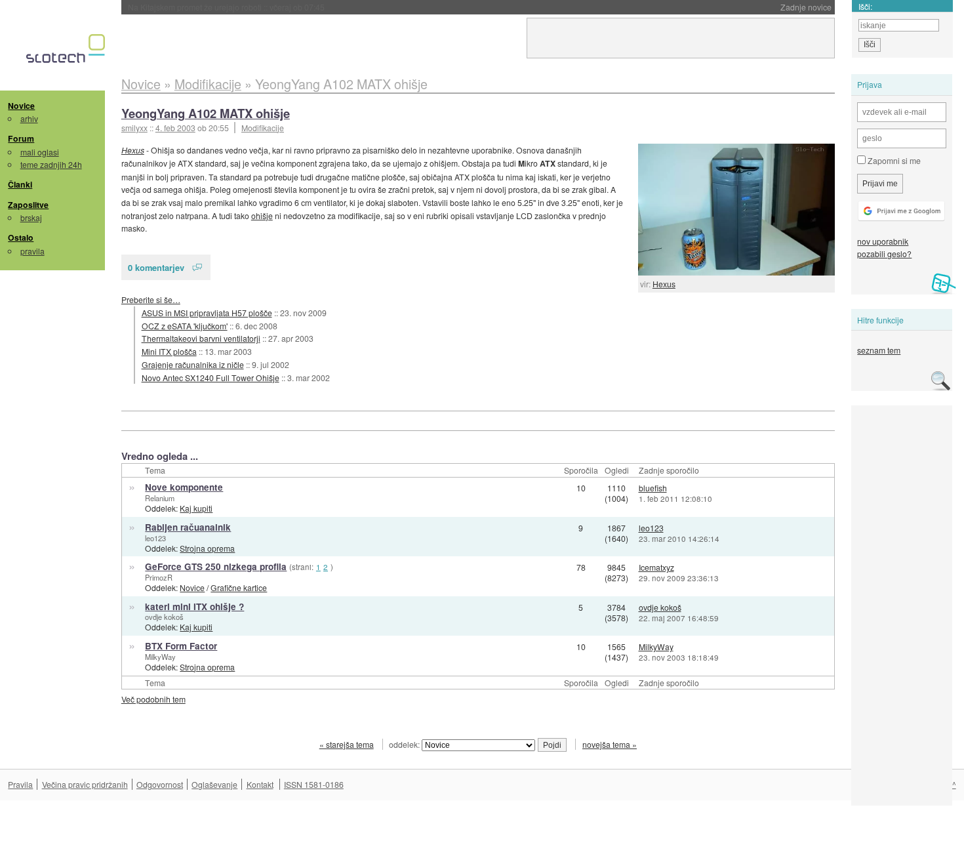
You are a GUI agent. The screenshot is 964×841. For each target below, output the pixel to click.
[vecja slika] (736, 210)
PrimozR (158, 577)
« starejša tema (346, 744)
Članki (20, 184)
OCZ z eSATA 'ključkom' (185, 325)
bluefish (653, 487)
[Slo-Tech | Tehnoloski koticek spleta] (67, 52)
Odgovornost (159, 784)
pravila (32, 250)
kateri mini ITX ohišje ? (194, 606)
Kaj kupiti (196, 508)
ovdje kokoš (164, 616)
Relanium (159, 498)
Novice (21, 106)
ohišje (262, 215)
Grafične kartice (239, 587)
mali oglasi (39, 151)
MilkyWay (160, 656)
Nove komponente (184, 487)
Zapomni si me (893, 160)
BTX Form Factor (181, 646)
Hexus (664, 283)
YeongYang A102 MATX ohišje (205, 113)
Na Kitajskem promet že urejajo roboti (226, 6)
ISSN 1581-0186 (314, 784)
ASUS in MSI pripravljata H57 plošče (207, 312)
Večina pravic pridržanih (85, 784)
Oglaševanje (214, 784)
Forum (21, 138)
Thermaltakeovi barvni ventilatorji (201, 338)
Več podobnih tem (153, 699)
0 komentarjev (156, 267)
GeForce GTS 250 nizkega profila (216, 566)
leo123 (155, 538)
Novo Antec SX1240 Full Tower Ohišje (210, 377)
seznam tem (878, 350)
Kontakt (260, 784)
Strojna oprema (207, 548)
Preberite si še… (150, 299)
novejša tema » (609, 744)
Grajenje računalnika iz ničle (193, 364)
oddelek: (405, 744)
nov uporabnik (882, 241)
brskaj (31, 217)
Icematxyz (656, 567)
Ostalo (20, 237)
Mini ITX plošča (169, 351)
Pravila (20, 784)
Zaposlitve (28, 205)
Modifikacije (262, 127)
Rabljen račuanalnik (188, 527)
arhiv (29, 118)
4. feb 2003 (175, 127)
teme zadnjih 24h (51, 164)
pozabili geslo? (884, 253)
